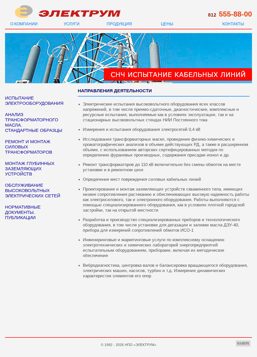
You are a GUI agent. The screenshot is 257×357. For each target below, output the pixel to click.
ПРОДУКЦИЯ (119, 24)
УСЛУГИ (72, 24)
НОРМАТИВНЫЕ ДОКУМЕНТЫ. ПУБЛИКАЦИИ (23, 212)
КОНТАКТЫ (233, 24)
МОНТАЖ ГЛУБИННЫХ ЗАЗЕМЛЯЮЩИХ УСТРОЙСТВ (29, 168)
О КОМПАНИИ (24, 24)
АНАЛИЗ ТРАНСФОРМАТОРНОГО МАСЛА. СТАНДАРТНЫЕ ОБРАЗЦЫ (33, 122)
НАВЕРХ (243, 343)
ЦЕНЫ (167, 24)
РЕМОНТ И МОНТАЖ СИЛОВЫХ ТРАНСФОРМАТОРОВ (28, 147)
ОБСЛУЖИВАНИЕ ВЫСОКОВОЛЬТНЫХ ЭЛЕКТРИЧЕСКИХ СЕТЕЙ (32, 190)
